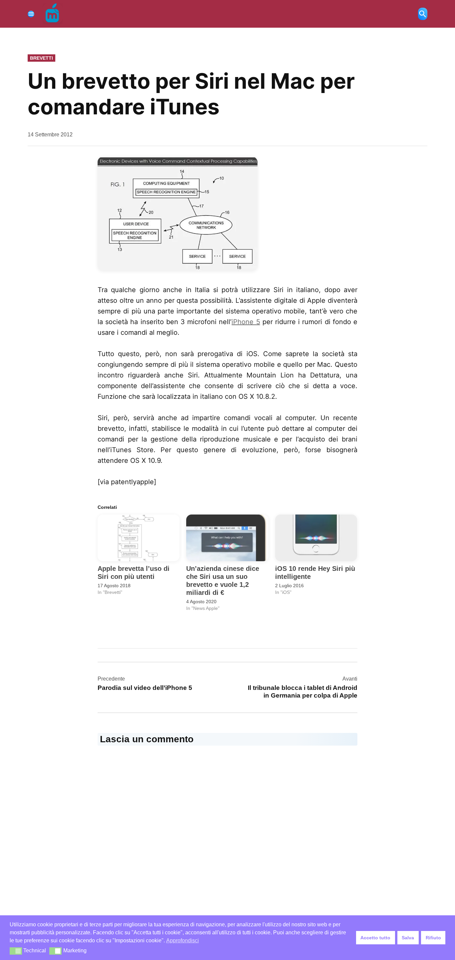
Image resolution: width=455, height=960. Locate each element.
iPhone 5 (245, 322)
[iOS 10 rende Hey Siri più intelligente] (316, 538)
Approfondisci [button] (182, 940)
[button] (16, 951)
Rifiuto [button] (433, 937)
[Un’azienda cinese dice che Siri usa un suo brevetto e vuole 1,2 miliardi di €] (227, 538)
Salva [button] (408, 937)
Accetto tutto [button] (375, 937)
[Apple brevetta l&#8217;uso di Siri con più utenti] (139, 538)
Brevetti (41, 58)
